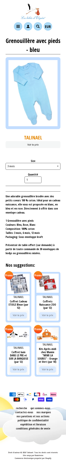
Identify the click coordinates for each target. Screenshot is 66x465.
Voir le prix (33, 144)
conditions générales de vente (33, 428)
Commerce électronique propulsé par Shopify (33, 458)
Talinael (29, 452)
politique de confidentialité (33, 420)
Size (33, 161)
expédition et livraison (33, 424)
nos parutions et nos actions (33, 416)
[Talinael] (33, 11)
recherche (21, 408)
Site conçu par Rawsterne (33, 455)
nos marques (44, 412)
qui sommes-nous (40, 408)
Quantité (33, 174)
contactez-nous (24, 412)
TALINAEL (33, 137)
